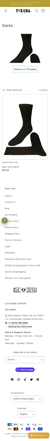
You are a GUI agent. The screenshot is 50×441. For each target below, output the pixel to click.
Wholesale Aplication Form (18, 259)
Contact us (10, 202)
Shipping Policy (12, 234)
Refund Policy (12, 227)
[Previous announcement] (5, 3)
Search (8, 196)
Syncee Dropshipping (15, 272)
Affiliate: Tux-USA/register (18, 278)
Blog (7, 208)
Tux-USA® (15, 434)
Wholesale (10, 253)
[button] (6, 11)
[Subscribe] (41, 359)
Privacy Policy (12, 221)
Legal (7, 246)
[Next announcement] (45, 3)
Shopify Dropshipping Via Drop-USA (22, 265)
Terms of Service (13, 240)
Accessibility (11, 215)
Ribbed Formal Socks (10, 162)
